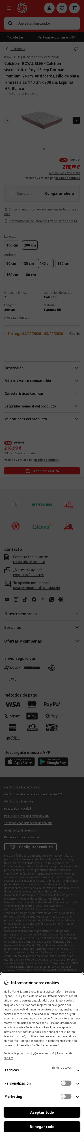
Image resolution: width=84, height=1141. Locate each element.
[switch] (66, 1083)
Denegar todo (42, 1126)
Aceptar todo (42, 1112)
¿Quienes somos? (43, 1053)
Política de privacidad (17, 1053)
